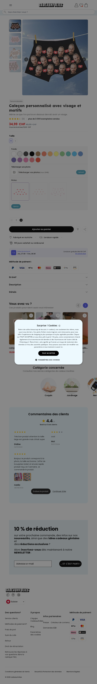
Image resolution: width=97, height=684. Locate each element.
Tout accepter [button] (48, 353)
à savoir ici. (59, 347)
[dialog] (48, 341)
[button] (48, 359)
